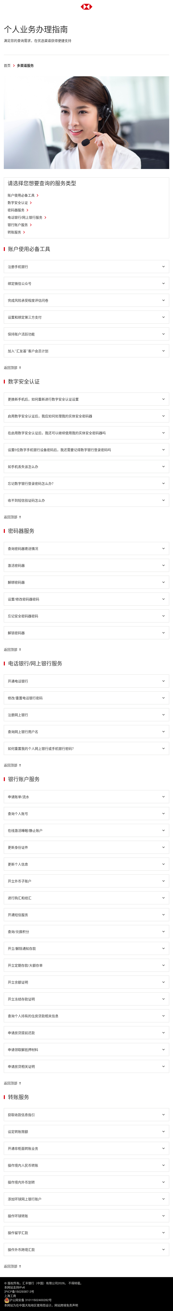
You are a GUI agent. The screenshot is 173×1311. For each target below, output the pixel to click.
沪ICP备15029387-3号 (19, 1292)
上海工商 (10, 1296)
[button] (86, 266)
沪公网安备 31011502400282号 (30, 1300)
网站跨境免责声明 (66, 1305)
